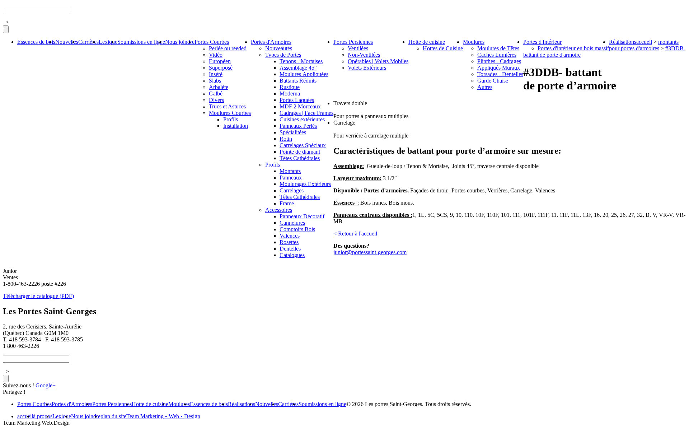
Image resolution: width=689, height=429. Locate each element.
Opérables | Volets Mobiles (378, 61)
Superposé (221, 68)
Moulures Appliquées (304, 74)
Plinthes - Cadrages (499, 61)
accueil (644, 42)
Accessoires (278, 210)
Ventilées (358, 48)
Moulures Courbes (230, 113)
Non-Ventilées (364, 55)
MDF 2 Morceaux (300, 106)
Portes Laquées (297, 100)
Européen (220, 61)
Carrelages (292, 190)
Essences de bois (36, 42)
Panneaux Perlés (298, 126)
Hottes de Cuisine (443, 48)
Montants (290, 171)
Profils (230, 119)
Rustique (290, 87)
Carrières (88, 42)
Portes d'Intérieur (542, 42)
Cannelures (292, 223)
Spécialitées (293, 132)
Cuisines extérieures (302, 119)
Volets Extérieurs (367, 68)
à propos (42, 416)
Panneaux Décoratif (302, 216)
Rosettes (289, 242)
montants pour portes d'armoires (644, 45)
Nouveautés (278, 48)
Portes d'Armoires (271, 42)
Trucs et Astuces (227, 106)
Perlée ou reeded (228, 48)
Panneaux (291, 177)
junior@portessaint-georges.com (370, 252)
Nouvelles (66, 42)
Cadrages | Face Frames (306, 113)
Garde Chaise (492, 81)
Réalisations (622, 42)
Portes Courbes (211, 42)
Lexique (108, 42)
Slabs (215, 81)
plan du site (113, 416)
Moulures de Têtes (498, 48)
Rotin (286, 139)
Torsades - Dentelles (500, 74)
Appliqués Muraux (498, 68)
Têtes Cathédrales (300, 158)
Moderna (290, 93)
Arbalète (218, 87)
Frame (287, 203)
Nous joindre (179, 42)
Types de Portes (283, 55)
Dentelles (290, 249)
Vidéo (215, 55)
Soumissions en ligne (141, 42)
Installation (235, 126)
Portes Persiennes (353, 42)
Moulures (473, 42)
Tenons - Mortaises (301, 61)
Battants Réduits (298, 81)
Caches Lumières (496, 55)
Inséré (215, 74)
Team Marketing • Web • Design (163, 416)
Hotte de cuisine (426, 42)
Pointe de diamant (300, 152)
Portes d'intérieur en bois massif (573, 48)
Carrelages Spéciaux (303, 145)
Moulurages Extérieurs (305, 184)
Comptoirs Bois (297, 229)
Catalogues (292, 255)
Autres (484, 87)
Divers (216, 100)
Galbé (215, 93)
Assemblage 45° (298, 68)
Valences (290, 236)
